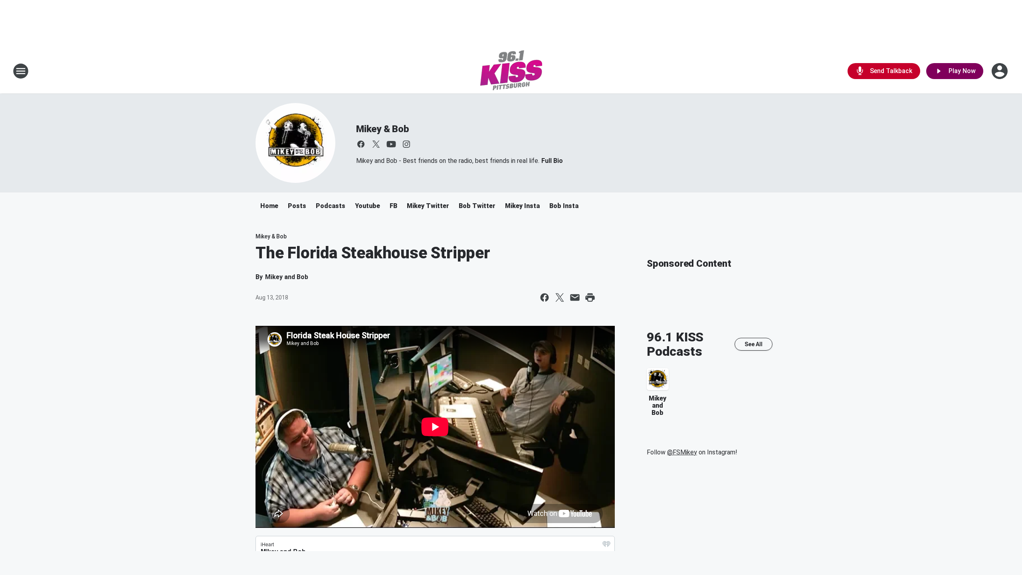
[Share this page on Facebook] (544, 297)
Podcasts (330, 206)
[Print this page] (590, 297)
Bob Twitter (477, 206)
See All (754, 344)
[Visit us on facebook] (361, 144)
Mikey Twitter (428, 206)
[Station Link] (511, 71)
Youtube (367, 206)
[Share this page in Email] (574, 297)
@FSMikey (682, 452)
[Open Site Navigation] (21, 71)
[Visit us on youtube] (391, 144)
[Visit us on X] (376, 144)
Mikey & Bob (382, 129)
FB (393, 206)
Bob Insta (563, 206)
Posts (297, 206)
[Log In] (1000, 71)
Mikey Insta (522, 206)
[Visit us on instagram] (406, 144)
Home (269, 206)
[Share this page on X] (559, 297)
